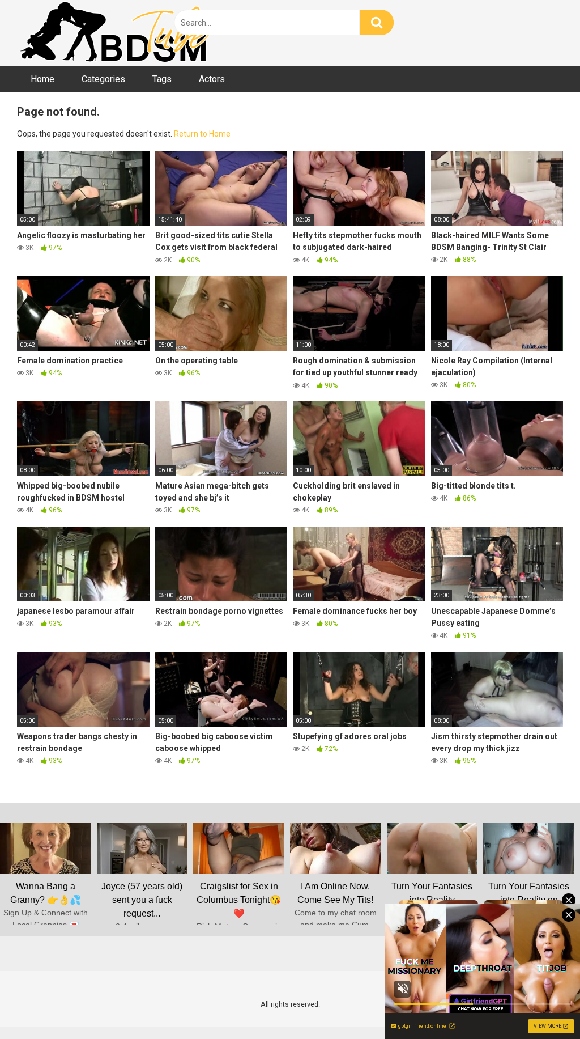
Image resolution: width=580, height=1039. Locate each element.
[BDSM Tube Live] (116, 33)
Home (42, 79)
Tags (162, 79)
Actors (212, 79)
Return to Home (202, 133)
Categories (103, 79)
